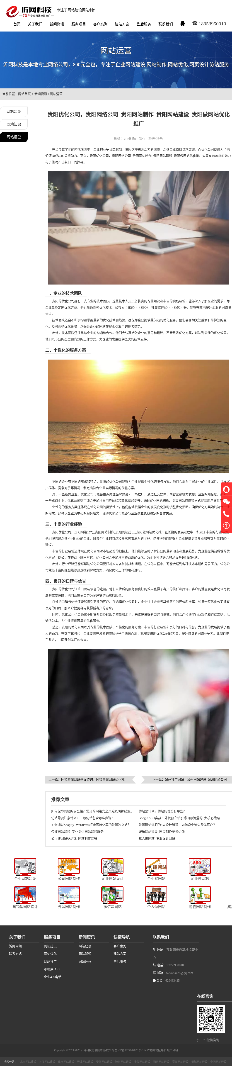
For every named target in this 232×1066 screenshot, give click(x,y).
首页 (17, 24)
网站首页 (24, 94)
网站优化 (50, 954)
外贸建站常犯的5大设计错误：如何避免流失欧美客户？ (177, 825)
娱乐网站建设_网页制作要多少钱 (162, 831)
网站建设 (14, 112)
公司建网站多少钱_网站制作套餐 (74, 838)
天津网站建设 (85, 1062)
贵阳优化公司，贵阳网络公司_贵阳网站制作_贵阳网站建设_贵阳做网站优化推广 (146, 156)
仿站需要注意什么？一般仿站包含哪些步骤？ (83, 818)
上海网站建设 (47, 1062)
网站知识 (14, 124)
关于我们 (35, 24)
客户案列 (100, 24)
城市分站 (172, 1050)
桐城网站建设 (199, 1062)
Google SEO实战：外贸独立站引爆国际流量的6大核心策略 (179, 818)
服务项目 (78, 24)
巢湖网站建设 (142, 1062)
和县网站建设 (161, 1062)
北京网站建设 (28, 1062)
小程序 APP (52, 969)
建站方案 (122, 24)
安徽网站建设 (104, 1062)
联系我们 (165, 24)
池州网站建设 (123, 1062)
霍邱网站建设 (180, 1062)
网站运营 (56, 94)
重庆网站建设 (66, 1062)
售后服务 (144, 24)
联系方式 (15, 954)
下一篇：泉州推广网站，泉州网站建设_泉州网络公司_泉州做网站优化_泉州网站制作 (190, 781)
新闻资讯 (57, 24)
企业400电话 (52, 977)
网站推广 (50, 961)
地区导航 (160, 1050)
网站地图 (149, 1050)
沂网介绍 (15, 946)
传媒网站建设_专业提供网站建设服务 (77, 831)
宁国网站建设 (218, 1062)
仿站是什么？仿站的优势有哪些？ (162, 811)
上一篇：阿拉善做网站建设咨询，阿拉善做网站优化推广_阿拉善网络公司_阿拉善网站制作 (86, 781)
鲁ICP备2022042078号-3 (129, 1050)
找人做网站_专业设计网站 (157, 838)
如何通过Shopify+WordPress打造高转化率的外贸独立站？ (91, 825)
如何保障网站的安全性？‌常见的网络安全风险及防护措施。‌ (92, 811)
